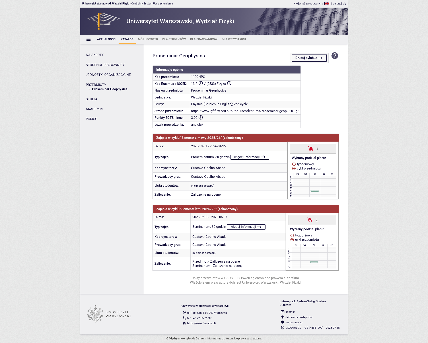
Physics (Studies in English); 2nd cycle (219, 104)
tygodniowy (305, 164)
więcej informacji (247, 157)
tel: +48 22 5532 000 (199, 318)
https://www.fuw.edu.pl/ (201, 323)
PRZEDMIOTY (96, 85)
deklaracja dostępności (299, 317)
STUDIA (91, 99)
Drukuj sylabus (306, 58)
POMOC (91, 119)
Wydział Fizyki (201, 97)
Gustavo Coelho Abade (208, 168)
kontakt (290, 312)
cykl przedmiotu (308, 168)
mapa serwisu (294, 322)
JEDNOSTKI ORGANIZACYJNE (108, 75)
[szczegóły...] (317, 148)
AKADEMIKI (94, 109)
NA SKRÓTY (95, 55)
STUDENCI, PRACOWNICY (105, 65)
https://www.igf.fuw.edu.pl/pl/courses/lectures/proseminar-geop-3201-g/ (245, 111)
